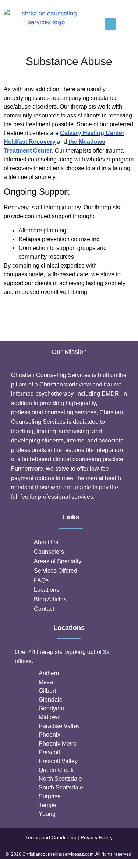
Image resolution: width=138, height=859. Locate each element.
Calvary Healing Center (92, 133)
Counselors (49, 552)
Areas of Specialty (57, 561)
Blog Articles (50, 599)
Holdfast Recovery (30, 142)
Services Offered (55, 571)
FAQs (41, 580)
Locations (46, 590)
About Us (46, 542)
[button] (110, 24)
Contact (44, 609)
